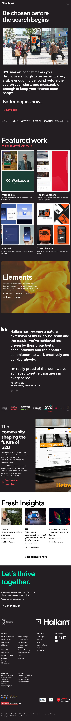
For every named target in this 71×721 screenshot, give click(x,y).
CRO (19, 655)
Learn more (13, 297)
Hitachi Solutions (47, 194)
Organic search (22, 642)
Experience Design (7, 655)
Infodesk (6, 248)
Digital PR (4, 650)
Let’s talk (12, 109)
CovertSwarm (45, 248)
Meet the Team (42, 645)
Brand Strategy (23, 637)
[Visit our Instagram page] (60, 637)
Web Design (5, 652)
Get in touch (13, 605)
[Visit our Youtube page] (56, 640)
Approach (40, 639)
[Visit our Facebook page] (56, 637)
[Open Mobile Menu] (67, 3)
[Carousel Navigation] (35, 391)
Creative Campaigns (7, 637)
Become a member (11, 482)
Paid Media (5, 642)
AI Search (4, 645)
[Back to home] (7, 4)
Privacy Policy (5, 714)
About (39, 642)
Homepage (40, 637)
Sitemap (52, 714)
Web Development (24, 652)
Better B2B (40, 650)
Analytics (4, 658)
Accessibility (28, 714)
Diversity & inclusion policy (41, 714)
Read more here (37, 556)
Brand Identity (6, 639)
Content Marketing (24, 650)
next (16, 391)
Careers (39, 648)
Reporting (21, 658)
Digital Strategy (23, 639)
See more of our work (18, 145)
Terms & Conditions (17, 714)
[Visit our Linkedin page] (64, 637)
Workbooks (8, 194)
